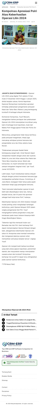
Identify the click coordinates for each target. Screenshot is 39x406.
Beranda (5, 7)
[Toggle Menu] (36, 3)
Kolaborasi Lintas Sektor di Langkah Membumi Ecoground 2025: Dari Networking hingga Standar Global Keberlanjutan (21, 320)
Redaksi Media (7, 376)
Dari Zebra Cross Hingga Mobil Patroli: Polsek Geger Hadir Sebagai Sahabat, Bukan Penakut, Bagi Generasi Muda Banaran (21, 330)
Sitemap (5, 380)
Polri (29, 310)
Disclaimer (5, 391)
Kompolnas (7, 310)
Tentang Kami (6, 372)
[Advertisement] (19, 71)
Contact (4, 387)
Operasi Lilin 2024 (19, 310)
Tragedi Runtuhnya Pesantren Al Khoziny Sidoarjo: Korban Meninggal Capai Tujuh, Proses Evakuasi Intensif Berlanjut (21, 323)
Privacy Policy (6, 395)
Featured (12, 7)
